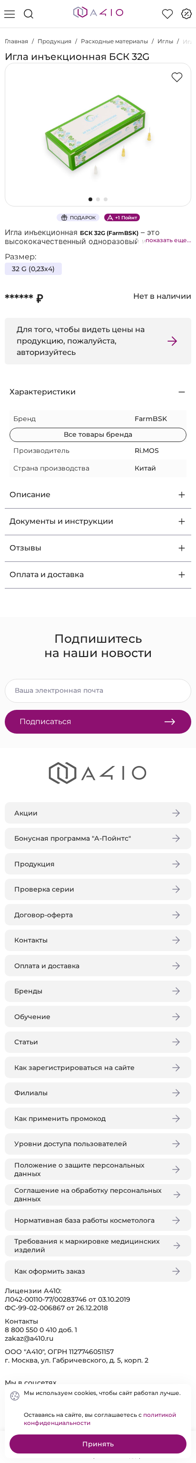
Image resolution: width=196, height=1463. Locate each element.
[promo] (186, 13)
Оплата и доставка (46, 966)
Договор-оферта (43, 915)
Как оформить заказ (49, 1271)
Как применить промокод (60, 1118)
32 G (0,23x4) (33, 269)
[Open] (181, 136)
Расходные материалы (114, 41)
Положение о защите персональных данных (79, 1169)
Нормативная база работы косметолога (84, 1220)
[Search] (28, 13)
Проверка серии (44, 889)
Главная (16, 41)
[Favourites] (167, 13)
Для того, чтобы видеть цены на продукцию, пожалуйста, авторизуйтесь (81, 341)
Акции (26, 813)
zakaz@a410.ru (29, 1338)
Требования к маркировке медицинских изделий (87, 1245)
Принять (98, 1444)
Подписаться (45, 721)
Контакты (31, 940)
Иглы (165, 41)
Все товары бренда (98, 434)
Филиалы (31, 1093)
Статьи (26, 1042)
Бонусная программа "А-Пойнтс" (72, 838)
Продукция (54, 41)
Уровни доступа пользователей (70, 1143)
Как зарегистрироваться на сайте (74, 1067)
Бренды (28, 991)
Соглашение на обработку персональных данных (88, 1194)
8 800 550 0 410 (31, 1330)
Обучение (32, 1016)
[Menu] (9, 13)
